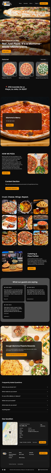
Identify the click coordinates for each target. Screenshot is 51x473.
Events (10, 457)
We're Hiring (22, 457)
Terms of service (12, 464)
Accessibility (20, 464)
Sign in (36, 3)
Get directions (42, 425)
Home (10, 452)
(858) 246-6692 (31, 430)
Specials (26, 3)
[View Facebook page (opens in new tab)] (2, 469)
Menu (20, 3)
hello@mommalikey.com (33, 431)
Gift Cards (21, 454)
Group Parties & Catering (12, 455)
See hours (35, 442)
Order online (42, 442)
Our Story (31, 454)
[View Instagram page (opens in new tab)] (4, 469)
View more (6, 295)
